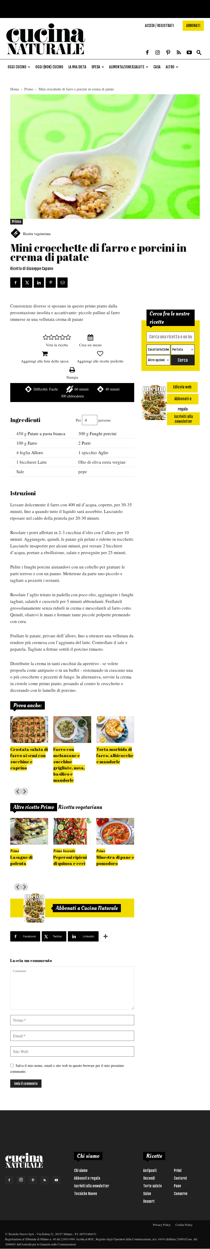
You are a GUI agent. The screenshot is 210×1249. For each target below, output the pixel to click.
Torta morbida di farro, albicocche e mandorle (114, 755)
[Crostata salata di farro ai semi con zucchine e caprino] (29, 729)
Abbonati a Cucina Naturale (87, 908)
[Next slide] (24, 791)
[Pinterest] (168, 53)
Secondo (69, 851)
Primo (28, 89)
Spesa (95, 67)
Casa (157, 67)
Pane (177, 1186)
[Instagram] (158, 53)
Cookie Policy (184, 1225)
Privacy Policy (162, 1225)
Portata (177, 349)
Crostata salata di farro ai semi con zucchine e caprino (29, 758)
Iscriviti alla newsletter (91, 1186)
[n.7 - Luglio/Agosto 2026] (34, 908)
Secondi (149, 1178)
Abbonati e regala (87, 1178)
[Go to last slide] (18, 791)
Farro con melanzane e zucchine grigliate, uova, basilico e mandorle (69, 764)
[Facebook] (147, 53)
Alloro (37, 452)
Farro (32, 443)
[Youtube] (189, 53)
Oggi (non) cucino (49, 67)
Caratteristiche (158, 349)
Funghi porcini (103, 433)
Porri (86, 443)
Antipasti (149, 1170)
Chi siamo (81, 1170)
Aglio (103, 452)
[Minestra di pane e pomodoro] (115, 831)
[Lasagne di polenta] (29, 831)
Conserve (180, 1193)
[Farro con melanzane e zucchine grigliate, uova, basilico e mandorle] (72, 729)
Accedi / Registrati (159, 25)
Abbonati (193, 25)
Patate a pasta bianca (46, 433)
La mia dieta (77, 67)
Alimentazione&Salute (126, 67)
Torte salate (152, 1186)
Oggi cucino (17, 67)
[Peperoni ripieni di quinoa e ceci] (72, 831)
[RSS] (179, 53)
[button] (199, 53)
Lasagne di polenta (21, 860)
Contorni (180, 1178)
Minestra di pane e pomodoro (115, 860)
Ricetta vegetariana (36, 233)
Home (14, 89)
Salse (147, 1193)
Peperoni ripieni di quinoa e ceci (70, 860)
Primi (177, 1170)
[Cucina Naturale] (45, 56)
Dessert (149, 1201)
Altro (170, 67)
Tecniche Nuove (85, 1193)
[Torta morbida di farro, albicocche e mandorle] (115, 729)
